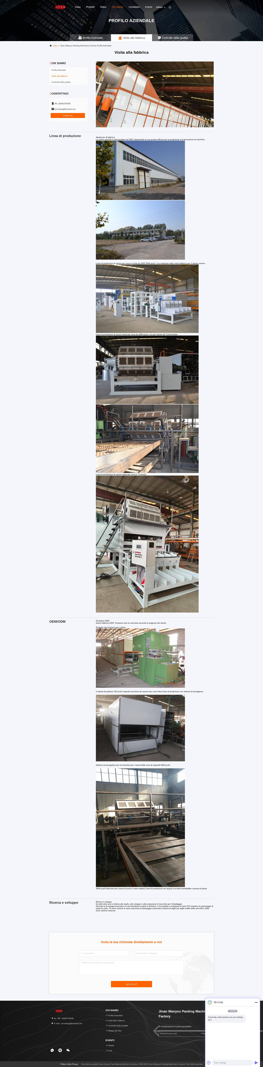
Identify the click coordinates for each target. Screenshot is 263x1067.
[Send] (256, 1063)
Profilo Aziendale (59, 70)
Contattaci (134, 7)
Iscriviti (206, 1034)
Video (103, 7)
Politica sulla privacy (69, 1064)
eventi (148, 7)
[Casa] (60, 7)
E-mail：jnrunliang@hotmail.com (67, 1023)
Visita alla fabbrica (59, 76)
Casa (78, 7)
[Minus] (256, 1002)
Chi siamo (117, 7)
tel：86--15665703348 (63, 1018)
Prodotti (90, 7)
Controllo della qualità (61, 82)
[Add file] (209, 1063)
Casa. (55, 46)
